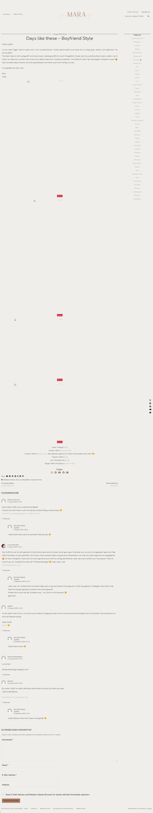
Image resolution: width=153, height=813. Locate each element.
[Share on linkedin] (20, 476)
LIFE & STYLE (132, 12)
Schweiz (137, 156)
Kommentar (7, 739)
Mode (65, 34)
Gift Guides (137, 92)
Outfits (137, 138)
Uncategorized (137, 192)
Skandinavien (137, 163)
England (137, 74)
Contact (34, 808)
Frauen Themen (137, 85)
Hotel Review (137, 99)
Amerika (137, 45)
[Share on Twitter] (12, 476)
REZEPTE (146, 12)
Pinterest (137, 142)
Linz (21, 480)
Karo (17, 480)
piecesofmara (19, 526)
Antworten (6, 519)
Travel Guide (137, 181)
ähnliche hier (65, 450)
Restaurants (137, 145)
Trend (40, 480)
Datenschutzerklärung (63, 808)
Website (5, 785)
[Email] (67, 472)
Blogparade (137, 56)
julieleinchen (13, 545)
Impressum (80, 808)
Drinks (137, 70)
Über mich (18, 14)
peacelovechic (14, 500)
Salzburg (137, 152)
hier (65, 447)
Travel (137, 177)
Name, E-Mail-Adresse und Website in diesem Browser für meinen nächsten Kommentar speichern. (48, 794)
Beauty (137, 49)
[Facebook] (63, 472)
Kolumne (137, 110)
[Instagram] (52, 472)
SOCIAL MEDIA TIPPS (134, 16)
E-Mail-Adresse (9, 775)
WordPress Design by (140, 808)
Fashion (12, 480)
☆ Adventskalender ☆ (137, 38)
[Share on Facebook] (9, 476)
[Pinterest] (56, 472)
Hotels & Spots (137, 103)
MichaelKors (26, 480)
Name (5, 765)
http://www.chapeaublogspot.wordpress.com (21, 513)
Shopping (137, 160)
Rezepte (137, 149)
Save (60, 196)
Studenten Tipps (137, 174)
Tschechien (137, 185)
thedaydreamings (15, 657)
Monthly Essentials (137, 120)
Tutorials (137, 188)
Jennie (10, 606)
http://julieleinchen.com (11, 565)
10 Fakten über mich (7, 484)
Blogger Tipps (137, 53)
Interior (137, 106)
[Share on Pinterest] (15, 476)
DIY (137, 67)
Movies (137, 124)
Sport (137, 170)
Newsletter (45, 808)
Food (137, 81)
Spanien (137, 167)
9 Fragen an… (137, 42)
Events (137, 78)
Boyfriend (6, 480)
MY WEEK (137, 131)
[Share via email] (7, 476)
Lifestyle (137, 113)
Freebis (137, 88)
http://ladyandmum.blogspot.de (15, 697)
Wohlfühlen (137, 199)
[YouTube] (59, 472)
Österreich (34, 480)
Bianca (10, 681)
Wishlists (137, 195)
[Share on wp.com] (23, 476)
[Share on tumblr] (18, 476)
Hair (137, 95)
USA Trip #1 (112, 484)
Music (137, 128)
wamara (6, 14)
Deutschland (137, 63)
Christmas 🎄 (137, 60)
